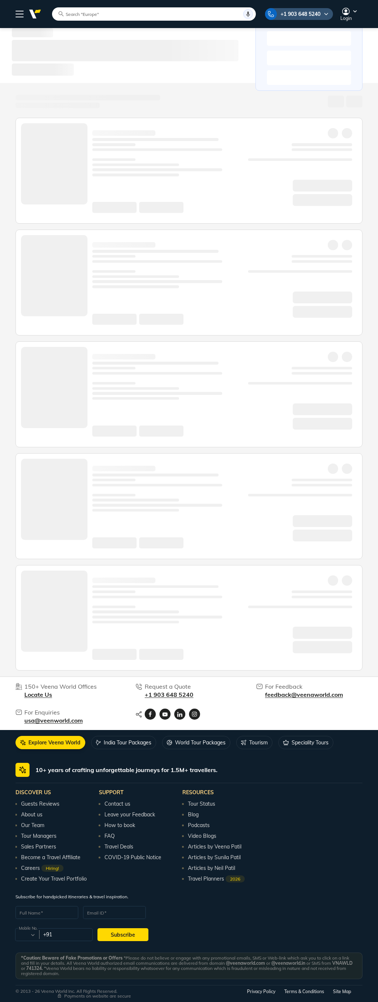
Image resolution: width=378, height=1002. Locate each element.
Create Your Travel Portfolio (54, 878)
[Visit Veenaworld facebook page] (150, 714)
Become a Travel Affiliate (50, 857)
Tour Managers (38, 836)
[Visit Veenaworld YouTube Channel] (165, 714)
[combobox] (27, 934)
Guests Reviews (40, 803)
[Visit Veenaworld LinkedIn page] (179, 714)
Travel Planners (214, 878)
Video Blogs (202, 836)
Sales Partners (38, 846)
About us (31, 814)
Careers (40, 868)
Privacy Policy (261, 991)
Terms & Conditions (304, 991)
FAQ (109, 836)
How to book (119, 825)
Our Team (32, 825)
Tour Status (201, 803)
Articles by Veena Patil (214, 846)
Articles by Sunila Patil (214, 857)
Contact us (117, 803)
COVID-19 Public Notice (132, 857)
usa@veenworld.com (53, 720)
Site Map (342, 991)
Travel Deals (118, 846)
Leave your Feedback (129, 814)
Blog (193, 814)
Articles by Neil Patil (211, 868)
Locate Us (38, 694)
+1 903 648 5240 (300, 14)
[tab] (50, 742)
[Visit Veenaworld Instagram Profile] (194, 714)
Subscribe (123, 935)
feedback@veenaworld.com (304, 694)
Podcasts (199, 825)
